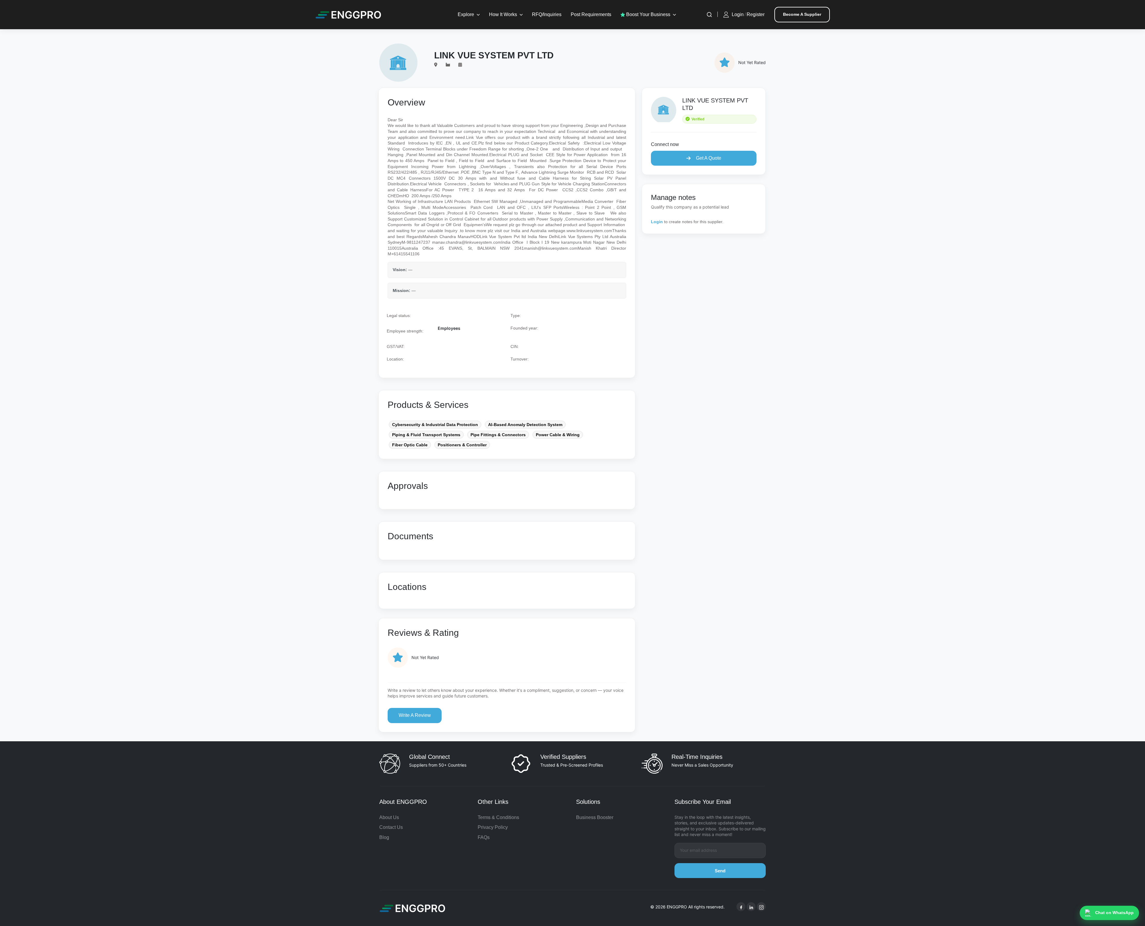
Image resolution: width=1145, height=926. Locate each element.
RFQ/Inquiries (546, 14)
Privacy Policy (493, 827)
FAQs (484, 837)
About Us (389, 817)
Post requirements (591, 14)
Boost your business (647, 14)
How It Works (503, 14)
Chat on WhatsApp (1114, 912)
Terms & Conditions (498, 817)
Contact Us (391, 827)
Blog (384, 837)
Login (738, 14)
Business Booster (594, 817)
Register (756, 14)
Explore (466, 14)
